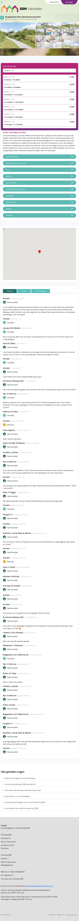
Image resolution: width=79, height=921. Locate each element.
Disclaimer (52, 915)
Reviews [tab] (10, 291)
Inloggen (70, 2)
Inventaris (9, 215)
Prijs (7, 170)
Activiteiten (9, 196)
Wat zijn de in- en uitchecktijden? (17, 796)
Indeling (8, 209)
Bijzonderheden (11, 183)
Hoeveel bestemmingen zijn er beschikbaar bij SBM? (25, 802)
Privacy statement (72, 915)
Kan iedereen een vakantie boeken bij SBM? (22, 808)
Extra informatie (11, 202)
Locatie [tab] (23, 291)
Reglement (60, 915)
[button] (39, 252)
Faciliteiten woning (12, 157)
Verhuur (8, 176)
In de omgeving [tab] (40, 291)
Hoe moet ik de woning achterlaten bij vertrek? (23, 790)
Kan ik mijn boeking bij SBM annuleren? (20, 784)
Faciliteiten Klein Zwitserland (15, 189)
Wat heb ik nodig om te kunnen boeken (20, 778)
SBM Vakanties (6, 915)
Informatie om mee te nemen (16, 163)
